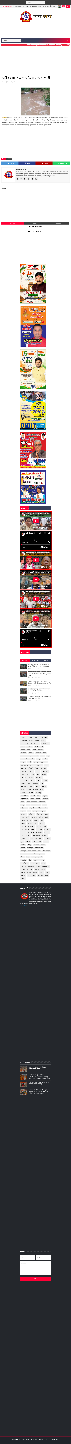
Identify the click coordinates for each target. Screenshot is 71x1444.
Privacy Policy (44, 1439)
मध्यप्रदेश (47, 829)
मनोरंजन (23, 832)
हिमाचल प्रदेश (31, 875)
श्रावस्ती (36, 860)
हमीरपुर (23, 872)
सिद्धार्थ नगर (45, 866)
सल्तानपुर (23, 866)
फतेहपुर (42, 811)
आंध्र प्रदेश (23, 753)
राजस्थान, (19, 82)
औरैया (32, 759)
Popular (35, 660)
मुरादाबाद (47, 838)
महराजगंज (31, 832)
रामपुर (29, 845)
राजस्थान (23, 845)
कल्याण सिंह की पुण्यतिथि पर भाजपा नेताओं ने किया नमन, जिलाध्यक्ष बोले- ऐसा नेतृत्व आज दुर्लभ (39, 673)
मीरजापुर (44, 835)
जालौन (38, 786)
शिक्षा (30, 860)
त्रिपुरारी (45, 796)
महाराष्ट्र (46, 832)
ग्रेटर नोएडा (39, 777)
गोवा (22, 777)
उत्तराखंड (36, 756)
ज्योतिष (23, 789)
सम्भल (43, 863)
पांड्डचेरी (32, 808)
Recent (25, 660)
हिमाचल (23, 875)
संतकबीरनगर (24, 863)
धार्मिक (22, 802)
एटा (22, 759)
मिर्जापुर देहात (36, 835)
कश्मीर (30, 762)
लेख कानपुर (46, 851)
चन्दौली (44, 6)
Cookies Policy (54, 1439)
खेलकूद (43, 768)
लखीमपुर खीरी (39, 848)
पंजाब (44, 805)
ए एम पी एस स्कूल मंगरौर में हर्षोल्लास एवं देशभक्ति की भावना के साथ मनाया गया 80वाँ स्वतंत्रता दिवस (39, 1076)
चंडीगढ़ (32, 780)
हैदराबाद (23, 878)
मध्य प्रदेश (39, 829)
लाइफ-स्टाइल (32, 851)
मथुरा (32, 829)
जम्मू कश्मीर (24, 786)
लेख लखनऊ (24, 854)
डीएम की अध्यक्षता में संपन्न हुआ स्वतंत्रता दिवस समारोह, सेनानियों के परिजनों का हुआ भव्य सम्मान (39, 1091)
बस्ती (46, 817)
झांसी (41, 789)
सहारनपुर (31, 866)
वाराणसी (32, 854)
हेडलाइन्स (40, 875)
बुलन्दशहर (31, 826)
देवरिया (38, 799)
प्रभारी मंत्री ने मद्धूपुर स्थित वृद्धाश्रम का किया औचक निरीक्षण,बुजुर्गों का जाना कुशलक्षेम (39, 665)
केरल (46, 765)
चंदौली (38, 780)
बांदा (42, 820)
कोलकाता (23, 768)
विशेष (28, 857)
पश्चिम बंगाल (24, 808)
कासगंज (32, 765)
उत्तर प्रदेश (29, 756)
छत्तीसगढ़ (35, 783)
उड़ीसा (22, 756)
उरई (48, 756)
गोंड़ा (33, 774)
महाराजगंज (39, 832)
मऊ (22, 829)
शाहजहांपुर (23, 860)
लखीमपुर (30, 848)
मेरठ (33, 842)
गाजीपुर (31, 771)
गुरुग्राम (23, 774)
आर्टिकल (38, 753)
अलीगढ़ (23, 750)
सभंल (32, 863)
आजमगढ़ (40, 750)
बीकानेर (41, 823)
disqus (35, 223)
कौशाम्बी (30, 768)
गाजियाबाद (24, 771)
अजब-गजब (43, 737)
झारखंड (29, 789)
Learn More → (24, 905)
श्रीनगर (42, 860)
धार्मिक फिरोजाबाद (32, 802)
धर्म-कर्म (45, 799)
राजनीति (46, 842)
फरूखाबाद (23, 814)
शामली (40, 857)
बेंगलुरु (39, 826)
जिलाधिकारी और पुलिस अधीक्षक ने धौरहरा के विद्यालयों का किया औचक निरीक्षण (39, 697)
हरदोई (29, 872)
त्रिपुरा (39, 796)
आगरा (34, 750)
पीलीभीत (38, 808)
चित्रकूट (23, 783)
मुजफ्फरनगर (24, 838)
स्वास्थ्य (43, 869)
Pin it (47, 163)
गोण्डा (38, 774)
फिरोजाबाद (40, 814)
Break (23, 737)
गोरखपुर (44, 774)
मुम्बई (40, 838)
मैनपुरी (39, 842)
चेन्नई (29, 783)
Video (36, 737)
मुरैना (22, 842)
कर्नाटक (23, 762)
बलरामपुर (34, 817)
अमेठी (43, 740)
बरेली (27, 817)
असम (28, 750)
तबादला (31, 793)
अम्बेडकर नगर (35, 744)
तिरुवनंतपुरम (24, 796)
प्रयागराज (35, 811)
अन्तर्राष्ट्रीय (24, 740)
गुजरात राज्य (45, 771)
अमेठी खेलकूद (25, 744)
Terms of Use (35, 1439)
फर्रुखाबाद (31, 814)
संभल (37, 863)
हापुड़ (47, 872)
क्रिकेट (37, 768)
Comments (46, 660)
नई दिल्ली (42, 802)
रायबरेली (36, 845)
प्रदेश (29, 811)
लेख (39, 851)
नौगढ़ (38, 805)
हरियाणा (35, 872)
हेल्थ (46, 875)
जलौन (32, 786)
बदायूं (46, 814)
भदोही (44, 826)
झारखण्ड (35, 789)
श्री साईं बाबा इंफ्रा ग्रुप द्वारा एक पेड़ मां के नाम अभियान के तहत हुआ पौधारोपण (39, 690)
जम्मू (41, 783)
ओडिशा (27, 759)
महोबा (22, 835)
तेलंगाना (33, 796)
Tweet (12, 163)
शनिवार (34, 857)
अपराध (31, 740)
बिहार (35, 823)
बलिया (41, 817)
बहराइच (23, 820)
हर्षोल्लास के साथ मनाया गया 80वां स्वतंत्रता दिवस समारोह (39, 1083)
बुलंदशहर (23, 826)
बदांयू (22, 817)
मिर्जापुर (28, 835)
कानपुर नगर (24, 765)
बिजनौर (30, 823)
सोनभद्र (37, 869)
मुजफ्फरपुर (33, 838)
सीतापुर (23, 869)
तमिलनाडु (38, 793)
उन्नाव (42, 756)
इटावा (44, 753)
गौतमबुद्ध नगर (29, 777)
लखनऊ (23, 848)
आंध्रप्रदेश (31, 753)
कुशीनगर (39, 765)
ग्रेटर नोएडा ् (24, 780)
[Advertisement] (35, 31)
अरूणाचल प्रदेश (39, 747)
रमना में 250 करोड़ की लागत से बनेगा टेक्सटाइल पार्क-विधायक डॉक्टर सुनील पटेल (39, 682)
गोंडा (28, 774)
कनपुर (38, 759)
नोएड (28, 805)
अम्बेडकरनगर (45, 744)
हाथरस (42, 872)
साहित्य (38, 866)
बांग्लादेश (36, 820)
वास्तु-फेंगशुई (40, 854)
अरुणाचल (29, 747)
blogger (12, 223)
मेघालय (28, 842)
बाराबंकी (23, 823)
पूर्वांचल (45, 808)
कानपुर (36, 762)
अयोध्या (23, 747)
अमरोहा (37, 740)
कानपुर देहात (44, 762)
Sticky (29, 737)
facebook (58, 223)
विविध (22, 857)
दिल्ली (32, 799)
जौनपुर (44, 786)
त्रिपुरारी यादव (24, 799)
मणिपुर (27, 829)
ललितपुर (23, 851)
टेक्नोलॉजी (24, 793)
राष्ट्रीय (43, 845)
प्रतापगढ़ (23, 811)
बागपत (29, 820)
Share (29, 163)
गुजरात (37, 771)
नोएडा (33, 805)
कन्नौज (45, 759)
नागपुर (22, 805)
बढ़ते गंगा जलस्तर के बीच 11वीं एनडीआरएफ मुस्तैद (38, 1068)
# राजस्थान (9, 159)
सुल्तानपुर (30, 869)
